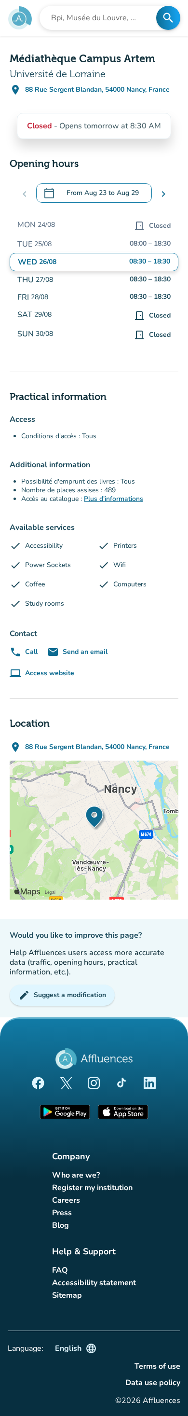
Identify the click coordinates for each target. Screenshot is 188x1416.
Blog (60, 1225)
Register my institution (92, 1187)
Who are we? (76, 1175)
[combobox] (100, 18)
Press (62, 1212)
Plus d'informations (113, 498)
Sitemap (67, 1295)
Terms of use (157, 1366)
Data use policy (152, 1382)
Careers (66, 1200)
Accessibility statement (94, 1282)
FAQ (60, 1270)
